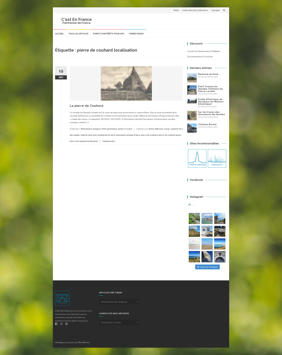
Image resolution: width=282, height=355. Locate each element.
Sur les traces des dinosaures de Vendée (211, 113)
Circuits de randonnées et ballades (203, 51)
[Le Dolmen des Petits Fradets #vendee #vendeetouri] (219, 231)
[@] (196, 206)
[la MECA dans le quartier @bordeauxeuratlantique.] (207, 256)
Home (176, 10)
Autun (151, 129)
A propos (216, 10)
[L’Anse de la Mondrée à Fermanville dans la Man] (219, 244)
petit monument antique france (125, 135)
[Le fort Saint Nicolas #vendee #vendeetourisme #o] (219, 218)
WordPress (84, 342)
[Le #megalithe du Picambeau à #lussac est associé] (194, 218)
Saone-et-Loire (125, 129)
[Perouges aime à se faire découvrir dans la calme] (219, 256)
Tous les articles (78, 33)
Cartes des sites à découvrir (195, 10)
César (167, 129)
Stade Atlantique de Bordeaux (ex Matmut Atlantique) (211, 101)
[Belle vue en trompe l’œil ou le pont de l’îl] (207, 244)
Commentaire (108, 141)
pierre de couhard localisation (84, 141)
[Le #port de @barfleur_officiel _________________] (207, 218)
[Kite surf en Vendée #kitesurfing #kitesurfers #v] (194, 244)
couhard (174, 129)
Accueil (59, 33)
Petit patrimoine (109, 129)
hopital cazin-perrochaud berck (95, 135)
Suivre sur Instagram (209, 267)
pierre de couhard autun (169, 135)
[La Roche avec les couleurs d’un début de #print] (194, 231)
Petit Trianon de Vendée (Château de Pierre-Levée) (210, 88)
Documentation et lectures (200, 56)
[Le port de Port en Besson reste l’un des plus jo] (194, 256)
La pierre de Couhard (86, 106)
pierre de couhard (149, 135)
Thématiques (136, 33)
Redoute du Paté (208, 74)
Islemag (59, 342)
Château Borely (207, 124)
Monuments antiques (91, 129)
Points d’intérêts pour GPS (108, 33)
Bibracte (159, 129)
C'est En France (76, 19)
